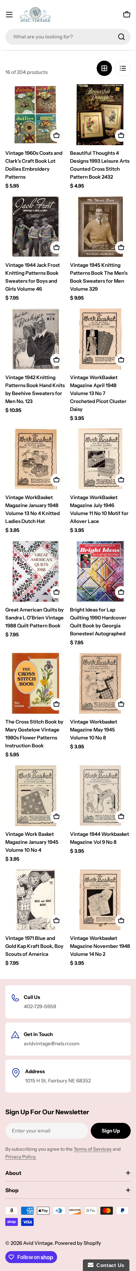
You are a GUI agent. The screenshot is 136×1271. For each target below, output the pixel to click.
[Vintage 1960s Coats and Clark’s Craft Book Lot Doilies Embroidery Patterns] (35, 114)
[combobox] (68, 37)
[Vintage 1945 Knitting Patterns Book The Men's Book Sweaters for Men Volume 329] (100, 226)
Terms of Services (93, 1149)
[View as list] (123, 68)
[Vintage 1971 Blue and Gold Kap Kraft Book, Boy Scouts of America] (35, 899)
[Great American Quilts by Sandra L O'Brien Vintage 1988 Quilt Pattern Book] (35, 571)
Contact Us (108, 1265)
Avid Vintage (37, 1243)
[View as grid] (104, 68)
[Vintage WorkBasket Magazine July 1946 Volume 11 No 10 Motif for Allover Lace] (100, 459)
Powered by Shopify (78, 1243)
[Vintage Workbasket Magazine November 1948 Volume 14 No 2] (100, 899)
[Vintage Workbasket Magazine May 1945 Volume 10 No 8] (100, 683)
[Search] (121, 37)
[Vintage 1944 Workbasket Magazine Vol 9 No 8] (100, 795)
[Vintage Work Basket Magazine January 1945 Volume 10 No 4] (35, 795)
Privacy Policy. (20, 1157)
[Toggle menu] (9, 15)
